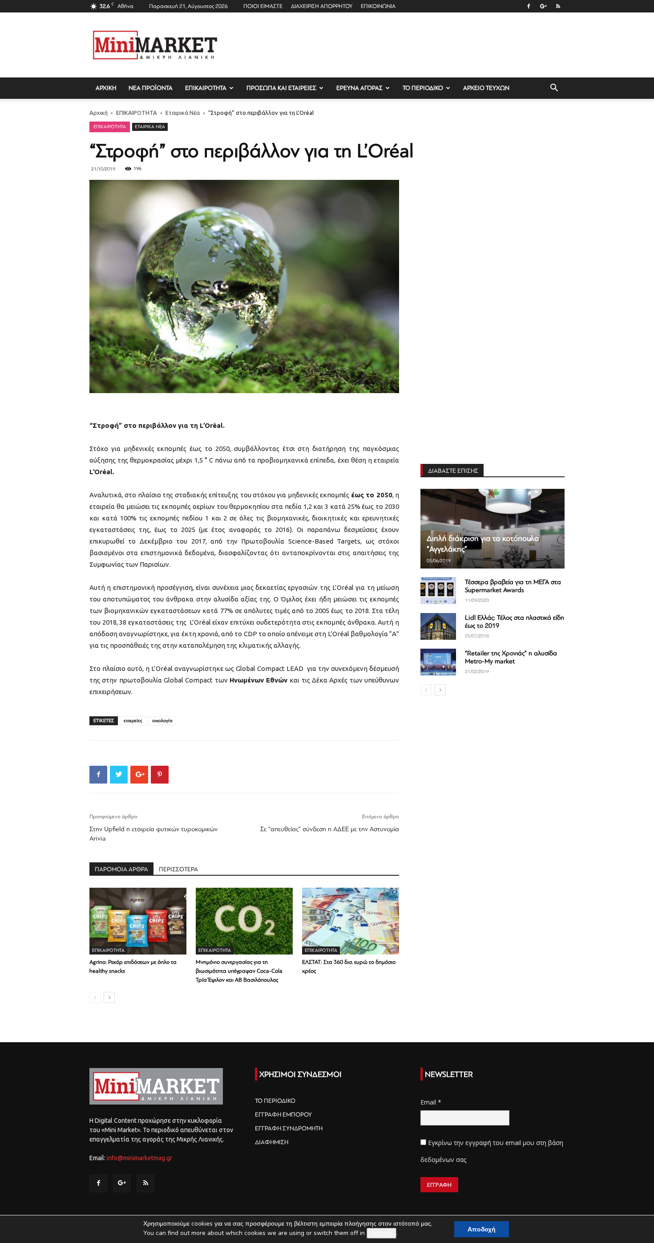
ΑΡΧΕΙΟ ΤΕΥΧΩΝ (486, 88)
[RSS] (558, 6)
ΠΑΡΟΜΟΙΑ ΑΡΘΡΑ (121, 869)
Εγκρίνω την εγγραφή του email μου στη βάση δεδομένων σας (491, 1151)
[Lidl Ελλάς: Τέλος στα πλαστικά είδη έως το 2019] (438, 626)
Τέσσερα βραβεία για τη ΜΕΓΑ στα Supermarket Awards (513, 586)
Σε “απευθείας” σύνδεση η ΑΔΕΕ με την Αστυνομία (329, 829)
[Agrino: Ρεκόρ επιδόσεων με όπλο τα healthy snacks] (137, 921)
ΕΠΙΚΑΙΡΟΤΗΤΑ (205, 88)
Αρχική (98, 113)
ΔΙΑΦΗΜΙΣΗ (271, 1142)
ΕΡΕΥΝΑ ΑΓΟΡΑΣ (359, 88)
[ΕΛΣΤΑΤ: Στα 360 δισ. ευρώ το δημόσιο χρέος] (350, 921)
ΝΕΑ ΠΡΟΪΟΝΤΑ (151, 88)
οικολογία (162, 720)
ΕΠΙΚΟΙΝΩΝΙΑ (378, 6)
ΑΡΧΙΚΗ (106, 88)
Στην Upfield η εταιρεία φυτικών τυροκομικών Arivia (153, 833)
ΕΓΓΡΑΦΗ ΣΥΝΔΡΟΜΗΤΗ (289, 1128)
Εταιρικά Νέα (183, 113)
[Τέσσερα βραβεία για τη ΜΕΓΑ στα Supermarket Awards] (438, 590)
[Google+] (543, 6)
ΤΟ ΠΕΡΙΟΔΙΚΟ (423, 88)
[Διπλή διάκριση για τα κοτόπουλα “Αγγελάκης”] (492, 529)
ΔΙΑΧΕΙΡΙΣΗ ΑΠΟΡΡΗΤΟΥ (321, 6)
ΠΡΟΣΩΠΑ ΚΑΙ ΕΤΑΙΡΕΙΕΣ (281, 88)
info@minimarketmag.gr (139, 1158)
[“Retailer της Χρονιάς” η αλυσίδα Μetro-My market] (438, 662)
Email (430, 1102)
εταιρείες (133, 720)
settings (381, 1233)
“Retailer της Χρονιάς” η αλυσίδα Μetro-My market (511, 657)
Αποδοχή (482, 1229)
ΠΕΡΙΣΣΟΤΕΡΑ (178, 869)
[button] (554, 89)
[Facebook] (528, 6)
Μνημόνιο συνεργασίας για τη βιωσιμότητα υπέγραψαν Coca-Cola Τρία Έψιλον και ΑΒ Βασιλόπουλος (239, 971)
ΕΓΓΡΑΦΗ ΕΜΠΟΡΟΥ (283, 1114)
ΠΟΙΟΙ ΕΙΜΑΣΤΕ (263, 6)
